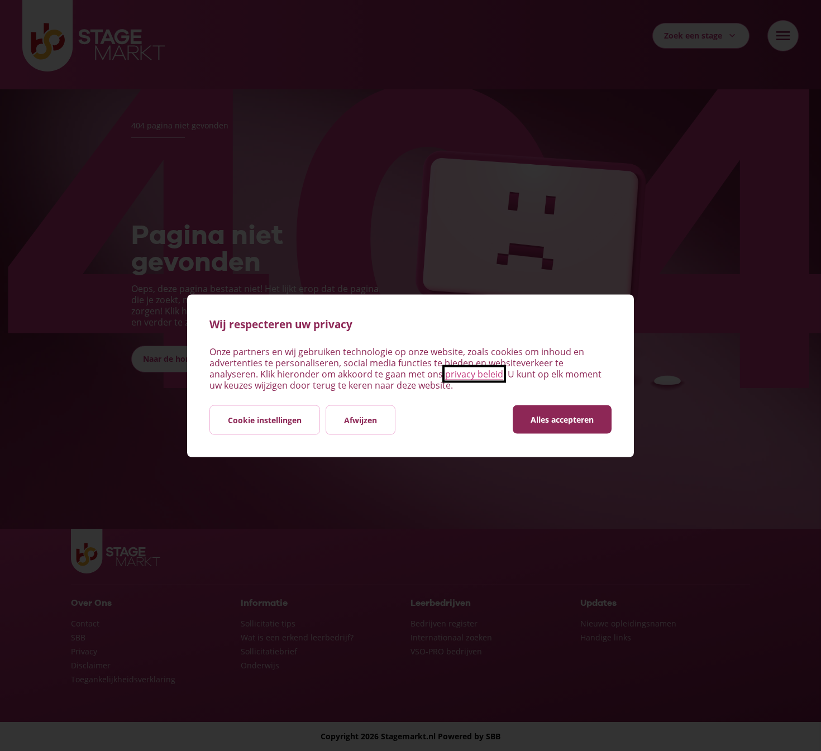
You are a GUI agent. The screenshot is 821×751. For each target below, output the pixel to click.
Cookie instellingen (265, 419)
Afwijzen (360, 419)
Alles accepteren (562, 419)
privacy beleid (474, 373)
